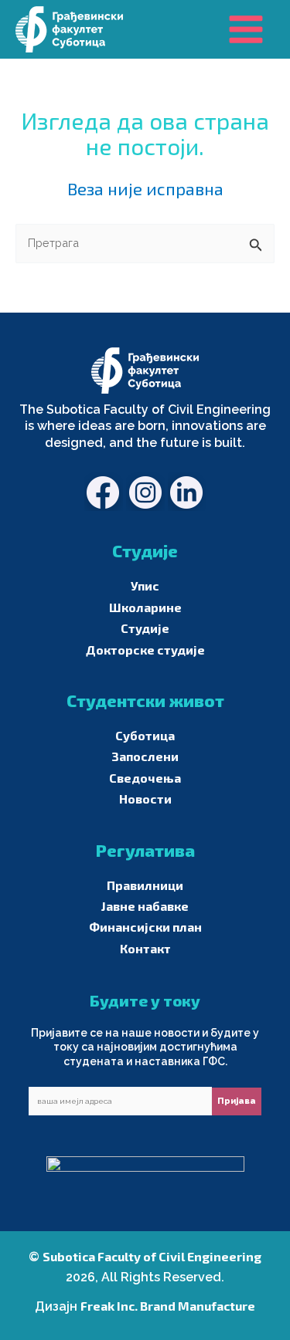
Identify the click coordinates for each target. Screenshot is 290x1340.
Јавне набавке (145, 905)
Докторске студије (145, 649)
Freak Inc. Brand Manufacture (167, 1305)
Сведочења (145, 777)
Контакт (145, 948)
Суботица (145, 735)
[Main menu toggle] (246, 29)
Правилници (145, 885)
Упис (145, 585)
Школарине (145, 607)
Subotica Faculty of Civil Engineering (152, 1256)
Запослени (145, 756)
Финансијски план (145, 926)
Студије (145, 628)
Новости (145, 798)
